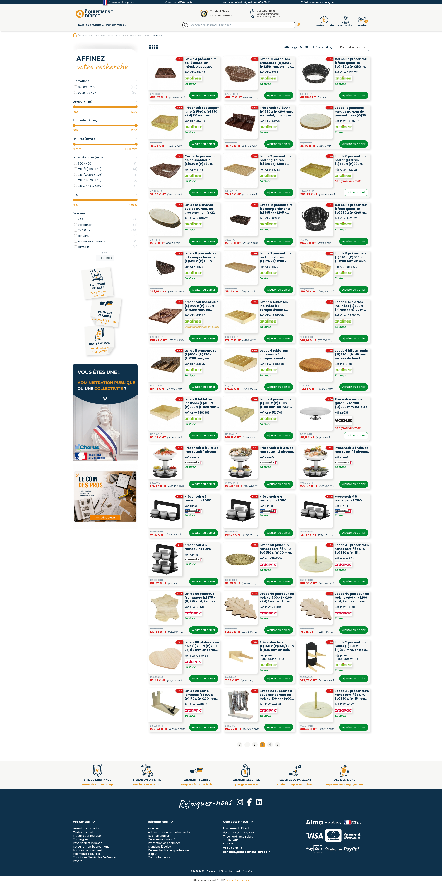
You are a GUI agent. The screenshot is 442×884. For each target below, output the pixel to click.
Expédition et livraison (87, 843)
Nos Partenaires (159, 836)
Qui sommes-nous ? (161, 839)
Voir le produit (356, 192)
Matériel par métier (86, 828)
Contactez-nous (159, 857)
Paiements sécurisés (87, 854)
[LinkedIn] (259, 802)
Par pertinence (353, 47)
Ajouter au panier (203, 95)
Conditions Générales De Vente (94, 857)
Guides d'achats (83, 832)
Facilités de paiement (87, 850)
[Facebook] (249, 802)
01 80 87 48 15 (232, 848)
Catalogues (80, 839)
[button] (89, 25)
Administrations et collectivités (169, 832)
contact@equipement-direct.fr (246, 852)
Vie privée (232, 879)
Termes (244, 879)
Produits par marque (87, 836)
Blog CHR (154, 854)
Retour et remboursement (91, 846)
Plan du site (155, 828)
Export (77, 861)
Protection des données (164, 843)
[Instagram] (240, 802)
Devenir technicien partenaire (168, 850)
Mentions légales (159, 846)
